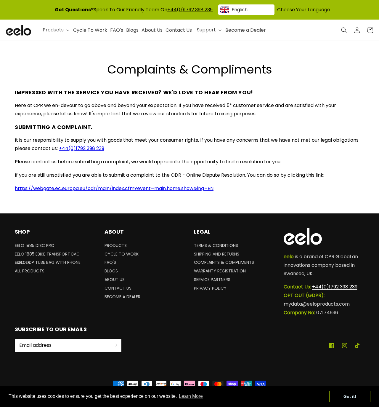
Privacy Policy (210, 288)
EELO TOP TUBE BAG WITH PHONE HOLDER (48, 262)
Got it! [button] (349, 396)
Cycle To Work (122, 254)
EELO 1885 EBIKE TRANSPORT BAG (47, 254)
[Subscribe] (114, 345)
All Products (29, 270)
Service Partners (212, 279)
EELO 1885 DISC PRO (34, 246)
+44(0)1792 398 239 (190, 9)
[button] (344, 30)
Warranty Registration (220, 270)
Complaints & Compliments (224, 262)
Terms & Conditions (216, 246)
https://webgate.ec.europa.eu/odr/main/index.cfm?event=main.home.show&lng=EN (114, 188)
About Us (115, 279)
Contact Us (118, 288)
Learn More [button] (191, 396)
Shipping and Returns (216, 254)
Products (116, 246)
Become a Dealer (122, 296)
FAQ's (110, 262)
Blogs (111, 270)
